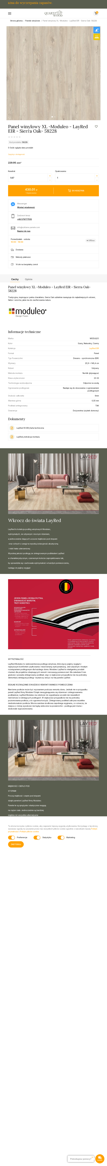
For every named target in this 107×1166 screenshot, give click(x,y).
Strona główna (16, 21)
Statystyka (46, 837)
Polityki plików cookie (29, 831)
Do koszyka (78, 191)
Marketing (70, 837)
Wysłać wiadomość (26, 207)
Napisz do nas (23, 231)
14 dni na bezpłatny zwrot (27, 264)
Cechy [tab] (15, 279)
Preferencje (22, 837)
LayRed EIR (94, 348)
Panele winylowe (32, 21)
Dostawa (19, 250)
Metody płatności (23, 257)
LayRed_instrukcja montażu (28, 437)
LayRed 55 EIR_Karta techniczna (30, 428)
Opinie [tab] (28, 279)
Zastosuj (16, 844)
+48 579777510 (24, 219)
